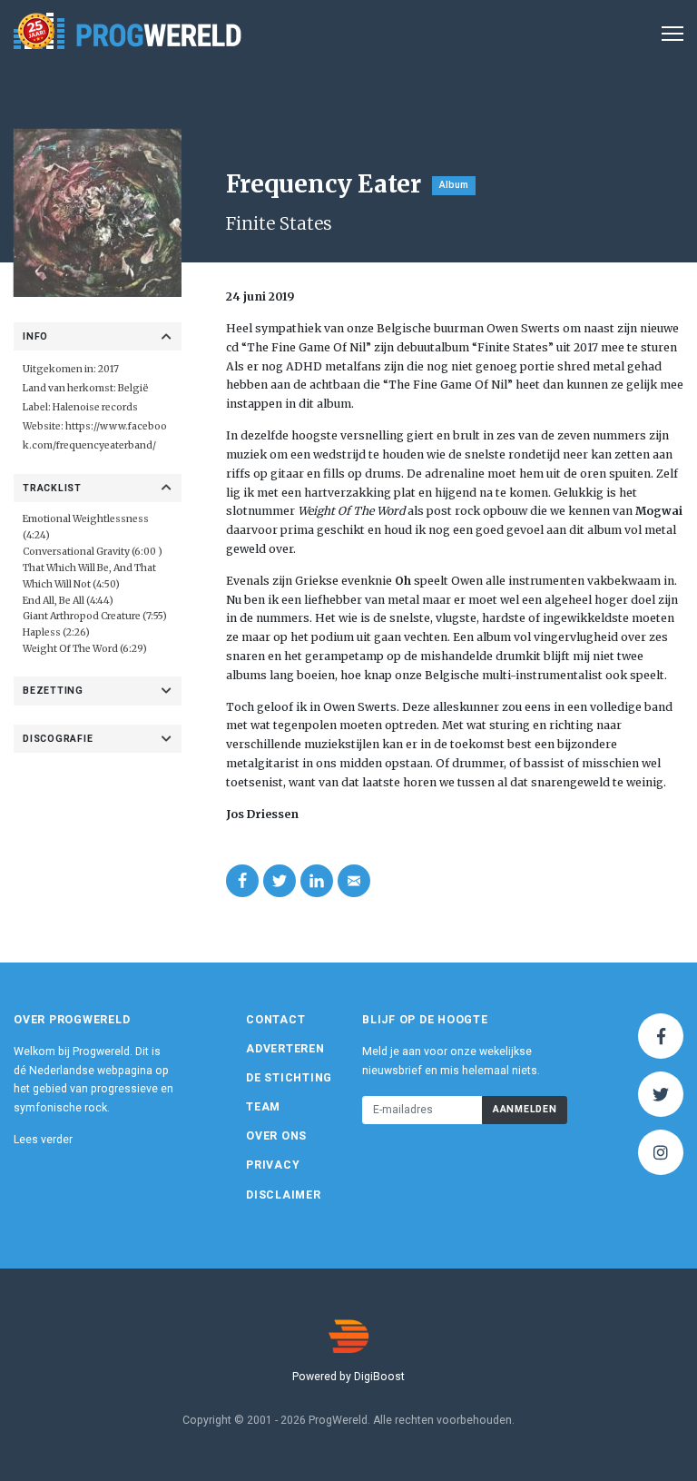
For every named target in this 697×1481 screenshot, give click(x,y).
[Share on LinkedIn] (316, 880)
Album (453, 185)
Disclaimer (283, 1195)
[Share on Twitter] (279, 880)
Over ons (276, 1136)
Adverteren (285, 1048)
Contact (275, 1019)
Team (263, 1107)
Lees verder (43, 1139)
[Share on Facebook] (242, 880)
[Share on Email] (354, 880)
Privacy (272, 1165)
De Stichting (289, 1077)
